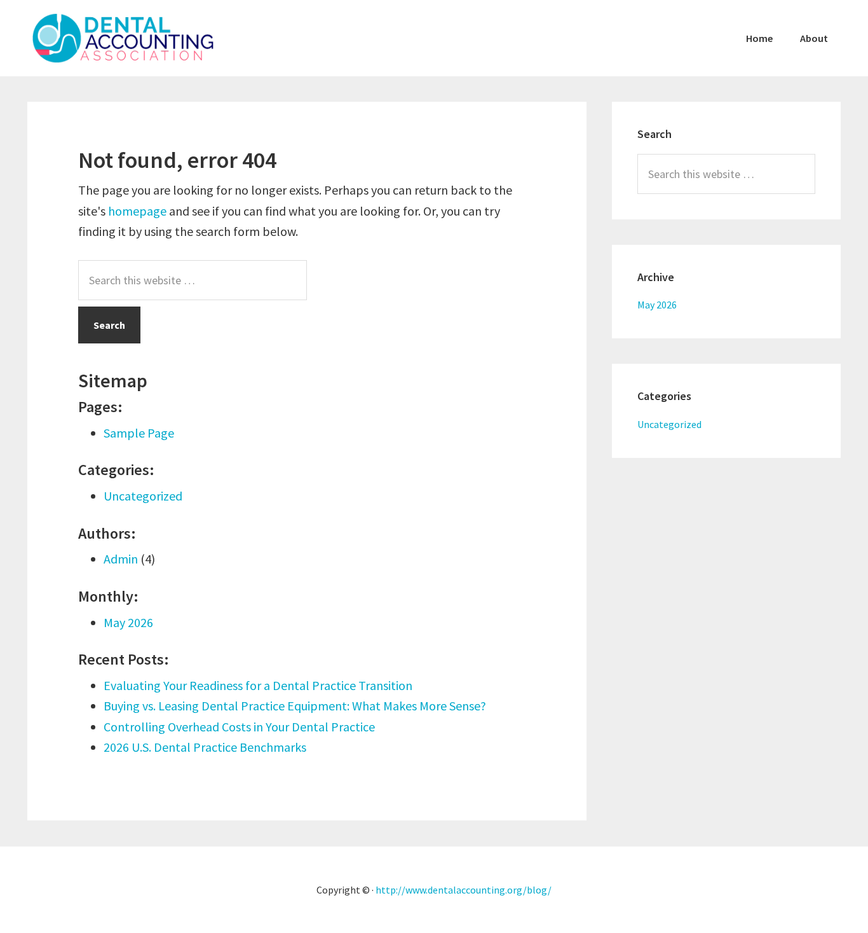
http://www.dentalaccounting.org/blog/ (464, 889)
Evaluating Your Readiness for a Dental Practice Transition (258, 685)
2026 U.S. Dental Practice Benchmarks (205, 747)
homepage (137, 211)
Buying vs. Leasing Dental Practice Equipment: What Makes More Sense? (295, 706)
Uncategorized (143, 496)
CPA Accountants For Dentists (122, 38)
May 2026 (128, 622)
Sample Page (139, 433)
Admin (121, 559)
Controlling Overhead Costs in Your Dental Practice (239, 727)
